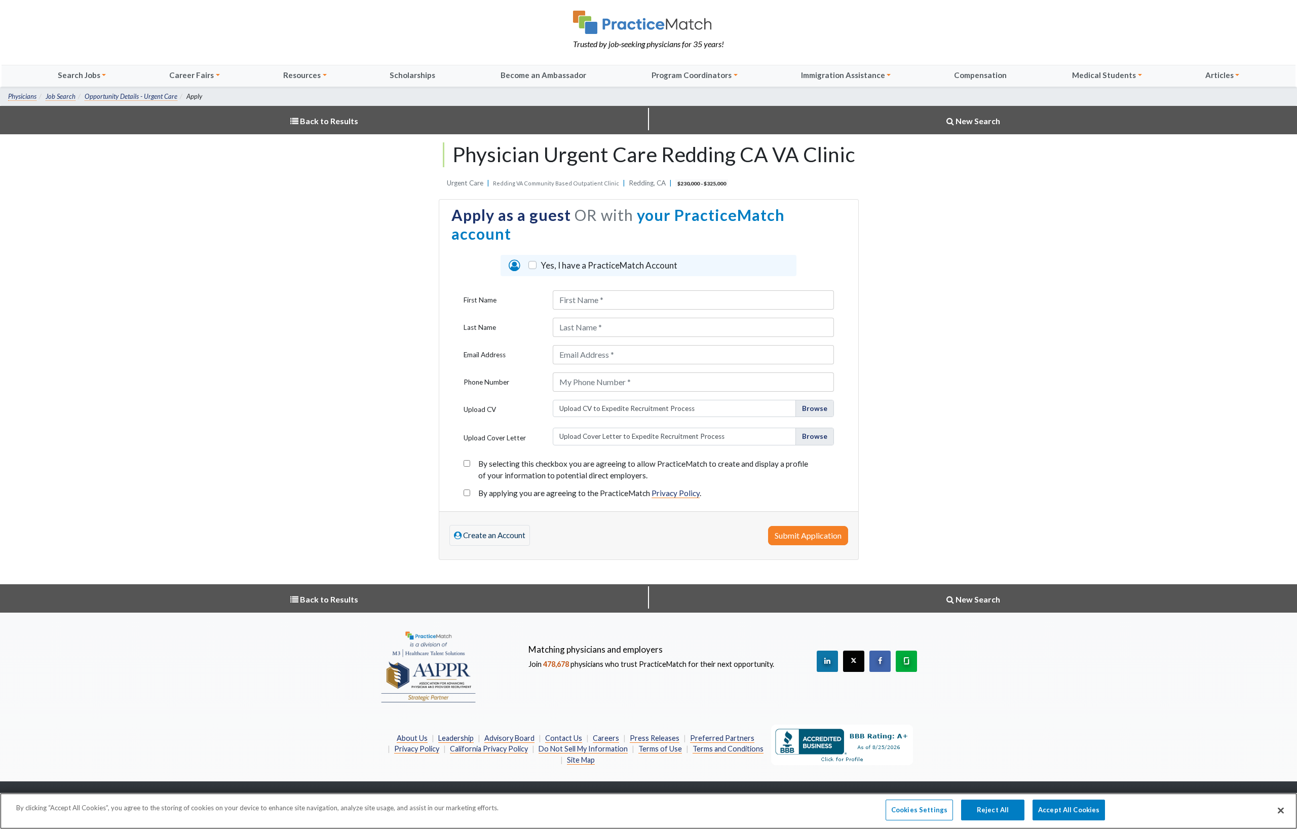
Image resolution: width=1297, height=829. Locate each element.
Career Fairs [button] (191, 75)
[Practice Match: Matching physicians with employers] (648, 22)
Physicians (22, 96)
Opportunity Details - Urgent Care (131, 96)
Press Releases (654, 738)
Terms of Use (660, 748)
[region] (648, 811)
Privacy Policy (676, 493)
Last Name (480, 327)
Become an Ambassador (543, 75)
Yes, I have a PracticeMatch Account (609, 265)
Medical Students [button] (1104, 75)
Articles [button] (1219, 75)
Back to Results (328, 121)
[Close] (1281, 810)
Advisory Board (509, 738)
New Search (977, 121)
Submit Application (808, 535)
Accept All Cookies (1068, 810)
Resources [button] (302, 75)
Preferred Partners (722, 738)
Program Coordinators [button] (692, 75)
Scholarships (412, 75)
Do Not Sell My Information (583, 748)
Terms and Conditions (728, 748)
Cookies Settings (919, 810)
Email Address (485, 355)
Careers (606, 738)
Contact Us (563, 738)
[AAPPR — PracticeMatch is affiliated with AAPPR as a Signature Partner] (428, 666)
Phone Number (486, 382)
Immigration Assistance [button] (843, 75)
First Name (480, 300)
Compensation (980, 75)
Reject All (993, 810)
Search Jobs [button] (79, 75)
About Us (412, 738)
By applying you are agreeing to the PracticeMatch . (589, 493)
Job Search (60, 96)
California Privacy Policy (489, 748)
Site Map (581, 760)
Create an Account (493, 535)
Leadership (456, 738)
